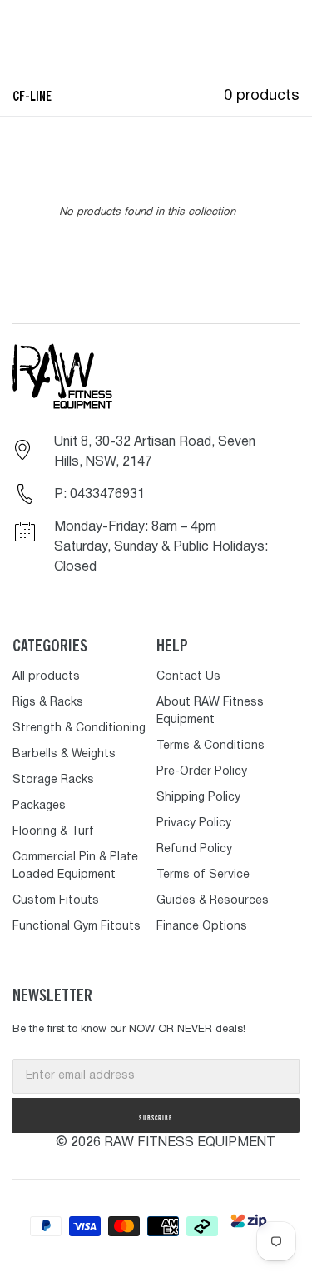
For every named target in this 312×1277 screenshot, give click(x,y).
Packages (39, 806)
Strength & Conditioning (79, 728)
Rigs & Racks (47, 702)
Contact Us (188, 676)
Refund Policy (194, 849)
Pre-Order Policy (201, 771)
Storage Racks (53, 780)
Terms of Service (203, 875)
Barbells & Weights (64, 754)
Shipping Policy (198, 797)
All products (46, 676)
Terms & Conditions (210, 746)
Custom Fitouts (55, 900)
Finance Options (201, 926)
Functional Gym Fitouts (76, 926)
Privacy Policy (193, 823)
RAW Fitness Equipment (189, 1143)
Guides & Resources (212, 900)
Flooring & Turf (53, 831)
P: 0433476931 (99, 495)
